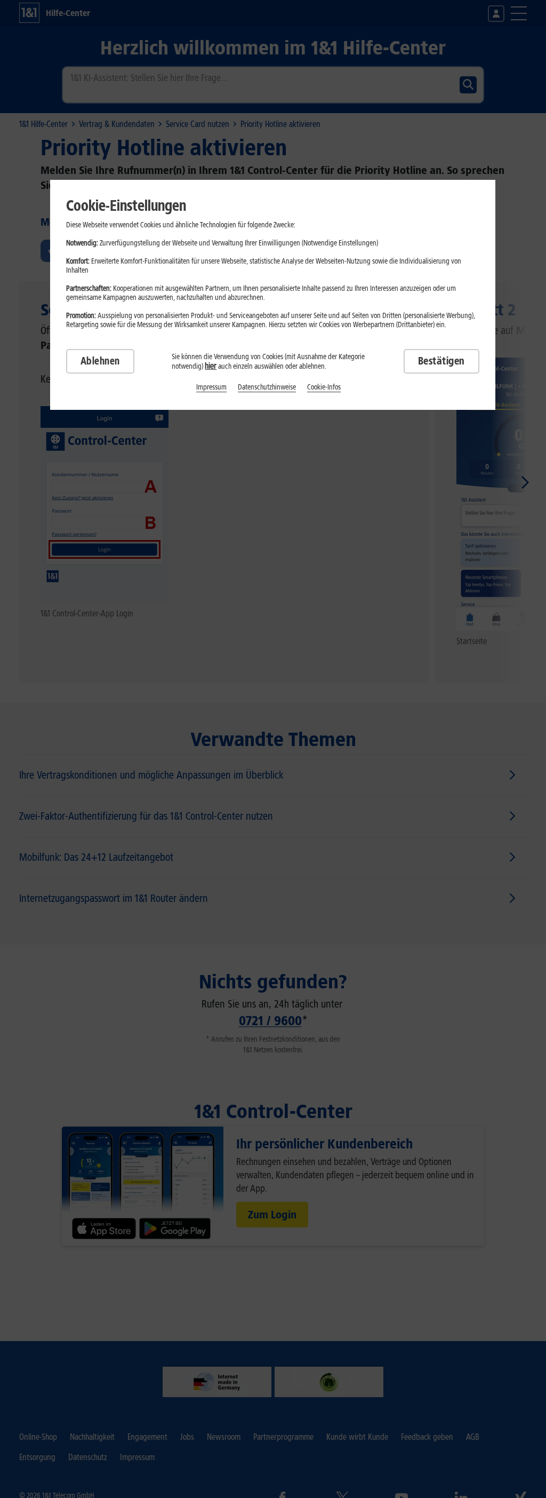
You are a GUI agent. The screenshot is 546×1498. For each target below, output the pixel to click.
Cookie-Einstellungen (126, 205)
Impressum (211, 387)
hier (210, 366)
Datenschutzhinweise (267, 387)
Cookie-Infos (324, 387)
